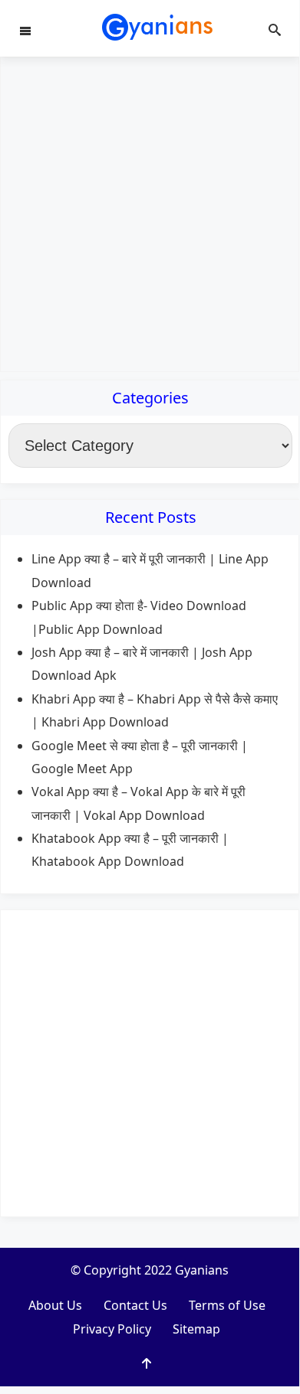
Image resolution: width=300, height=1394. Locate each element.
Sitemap (196, 1329)
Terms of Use (227, 1305)
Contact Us (135, 1305)
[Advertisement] (149, 214)
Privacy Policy (112, 1329)
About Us (55, 1305)
